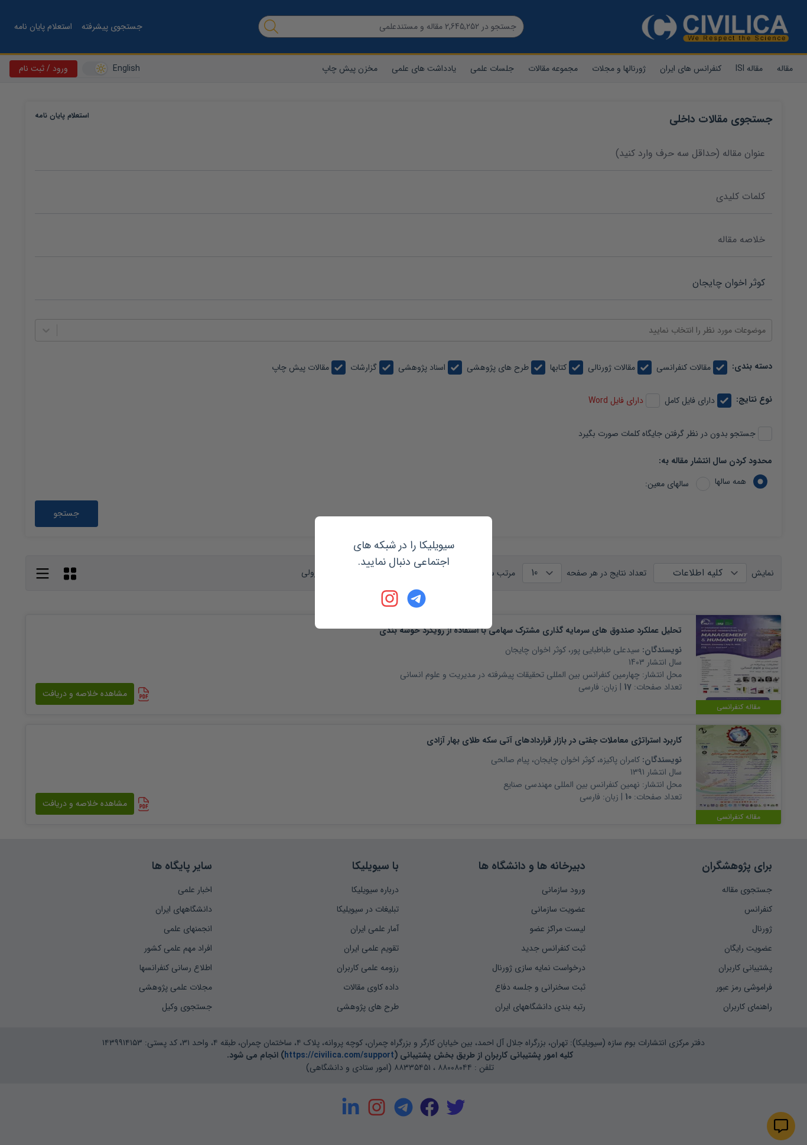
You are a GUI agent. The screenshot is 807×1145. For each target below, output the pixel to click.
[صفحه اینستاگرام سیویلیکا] (390, 598)
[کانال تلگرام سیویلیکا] (416, 598)
